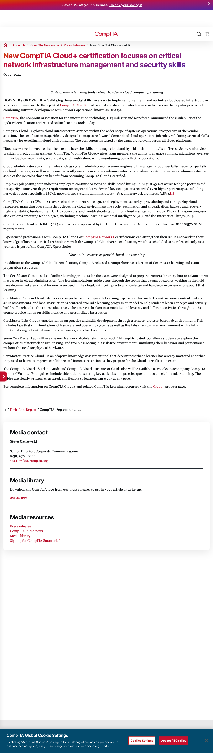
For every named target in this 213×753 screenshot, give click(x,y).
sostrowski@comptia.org (29, 461)
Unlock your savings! (125, 5)
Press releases (20, 526)
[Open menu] (5, 34)
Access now (18, 498)
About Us (18, 45)
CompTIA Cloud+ (73, 105)
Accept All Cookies (173, 740)
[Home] (106, 34)
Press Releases (74, 45)
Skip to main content (21, 21)
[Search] (198, 34)
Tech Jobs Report (23, 410)
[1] (172, 194)
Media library (20, 536)
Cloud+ (158, 387)
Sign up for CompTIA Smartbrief (34, 541)
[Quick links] (3, 377)
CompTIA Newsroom (44, 45)
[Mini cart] (207, 34)
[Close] (206, 740)
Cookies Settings (142, 740)
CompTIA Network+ (98, 237)
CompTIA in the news (26, 531)
